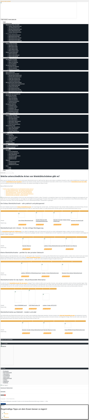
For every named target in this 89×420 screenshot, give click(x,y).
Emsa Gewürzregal (13, 48)
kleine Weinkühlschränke (33, 257)
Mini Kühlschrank (7, 372)
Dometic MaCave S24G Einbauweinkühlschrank (42, 220)
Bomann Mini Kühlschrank (14, 76)
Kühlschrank (6, 71)
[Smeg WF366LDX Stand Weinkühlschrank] (68, 327)
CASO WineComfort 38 (34, 305)
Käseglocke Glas (12, 163)
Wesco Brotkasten (12, 98)
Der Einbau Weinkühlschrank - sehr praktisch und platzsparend (19, 190)
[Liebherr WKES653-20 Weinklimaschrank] (24, 271)
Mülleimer (5, 144)
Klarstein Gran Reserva (71, 246)
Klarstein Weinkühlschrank (15, 29)
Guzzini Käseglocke (13, 151)
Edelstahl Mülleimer (11, 147)
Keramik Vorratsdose (13, 66)
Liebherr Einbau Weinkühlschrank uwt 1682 (54, 246)
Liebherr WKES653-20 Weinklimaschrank (31, 273)
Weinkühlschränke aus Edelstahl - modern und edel (17, 195)
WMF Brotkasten (12, 96)
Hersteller (8, 150)
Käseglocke (6, 148)
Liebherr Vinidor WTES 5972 (49, 305)
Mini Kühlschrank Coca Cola (15, 91)
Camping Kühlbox (10, 143)
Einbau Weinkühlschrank (14, 35)
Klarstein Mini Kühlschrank (15, 75)
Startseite (3, 391)
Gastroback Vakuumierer (14, 121)
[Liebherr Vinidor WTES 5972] (46, 299)
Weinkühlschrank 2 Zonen (14, 37)
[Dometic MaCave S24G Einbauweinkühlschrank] (39, 218)
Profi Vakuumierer (12, 130)
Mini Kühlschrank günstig (14, 89)
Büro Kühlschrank (10, 72)
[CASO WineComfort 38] (32, 303)
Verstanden (3, 403)
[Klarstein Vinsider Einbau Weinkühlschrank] (25, 328)
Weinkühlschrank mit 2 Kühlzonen (11, 231)
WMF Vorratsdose (12, 60)
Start (4, 22)
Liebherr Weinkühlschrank (15, 26)
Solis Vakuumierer (12, 118)
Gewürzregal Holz (12, 53)
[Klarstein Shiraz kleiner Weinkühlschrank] (65, 270)
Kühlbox (5, 132)
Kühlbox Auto (9, 141)
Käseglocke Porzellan (13, 164)
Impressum (3, 388)
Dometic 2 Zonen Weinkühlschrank (50, 273)
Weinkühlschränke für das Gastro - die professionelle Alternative (19, 193)
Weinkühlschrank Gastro (14, 39)
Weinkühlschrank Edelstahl (15, 40)
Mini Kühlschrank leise (13, 88)
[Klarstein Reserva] (25, 244)
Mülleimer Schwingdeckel (12, 145)
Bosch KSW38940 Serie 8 (21, 305)
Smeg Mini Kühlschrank (14, 78)
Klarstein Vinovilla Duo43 (77, 220)
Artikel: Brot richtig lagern (12, 112)
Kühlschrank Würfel (13, 86)
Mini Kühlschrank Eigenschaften (14, 82)
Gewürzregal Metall (13, 56)
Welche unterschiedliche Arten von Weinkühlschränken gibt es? (18, 188)
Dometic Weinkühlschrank (14, 32)
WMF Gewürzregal (12, 46)
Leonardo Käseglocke (13, 153)
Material (8, 160)
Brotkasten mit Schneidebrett (13, 94)
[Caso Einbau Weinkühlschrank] (21, 217)
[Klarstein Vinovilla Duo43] (74, 218)
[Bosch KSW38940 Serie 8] (18, 302)
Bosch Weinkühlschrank (14, 30)
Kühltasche (11, 135)
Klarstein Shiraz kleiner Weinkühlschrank (72, 273)
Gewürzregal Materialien (12, 52)
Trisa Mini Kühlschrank (14, 81)
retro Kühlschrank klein (14, 85)
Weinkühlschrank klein (14, 36)
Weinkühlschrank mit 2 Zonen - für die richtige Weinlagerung (19, 191)
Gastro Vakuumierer (13, 128)
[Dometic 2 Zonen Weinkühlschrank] (45, 270)
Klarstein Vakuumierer (13, 117)
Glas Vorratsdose (12, 68)
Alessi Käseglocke (12, 154)
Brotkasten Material (11, 104)
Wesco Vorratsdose (13, 62)
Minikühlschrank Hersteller (12, 73)
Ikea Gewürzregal (12, 45)
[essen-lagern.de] (39, 18)
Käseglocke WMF (12, 157)
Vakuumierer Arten (10, 125)
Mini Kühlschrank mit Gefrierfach (16, 84)
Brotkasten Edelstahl (13, 109)
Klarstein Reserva (26, 246)
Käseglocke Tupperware (14, 155)
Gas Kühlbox (11, 140)
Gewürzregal (6, 42)
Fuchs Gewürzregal (13, 49)
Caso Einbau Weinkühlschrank (25, 220)
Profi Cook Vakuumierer (14, 124)
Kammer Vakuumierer (13, 131)
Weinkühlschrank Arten (11, 33)
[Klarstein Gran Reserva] (69, 244)
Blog (4, 170)
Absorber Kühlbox (12, 137)
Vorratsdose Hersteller (11, 59)
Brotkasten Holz (12, 105)
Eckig (9, 167)
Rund (9, 168)
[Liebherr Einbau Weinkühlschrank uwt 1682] (47, 244)
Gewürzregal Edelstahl (13, 55)
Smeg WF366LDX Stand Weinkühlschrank (75, 330)
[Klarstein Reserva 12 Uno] (46, 328)
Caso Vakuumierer (13, 120)
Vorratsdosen (6, 375)
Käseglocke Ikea (12, 158)
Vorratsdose (6, 58)
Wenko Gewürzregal (13, 50)
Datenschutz (9, 388)
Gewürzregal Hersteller (11, 43)
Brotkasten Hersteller (11, 95)
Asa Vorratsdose (12, 63)
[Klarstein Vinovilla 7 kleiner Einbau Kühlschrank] (56, 218)
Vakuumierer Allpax (13, 122)
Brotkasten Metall (12, 107)
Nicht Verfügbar (22, 224)
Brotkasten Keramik (13, 111)
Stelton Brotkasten (13, 99)
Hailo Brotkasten (12, 102)
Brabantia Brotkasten (13, 101)
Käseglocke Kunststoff (13, 161)
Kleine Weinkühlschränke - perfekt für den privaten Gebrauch (19, 192)
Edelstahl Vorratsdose (13, 69)
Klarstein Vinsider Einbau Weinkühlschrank (32, 330)
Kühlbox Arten (9, 134)
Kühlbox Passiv (12, 138)
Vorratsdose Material (11, 65)
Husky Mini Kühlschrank (14, 79)
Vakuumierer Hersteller (11, 115)
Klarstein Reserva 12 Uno (49, 330)
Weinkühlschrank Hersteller (13, 25)
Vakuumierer (6, 114)
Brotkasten (6, 92)
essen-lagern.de (12, 19)
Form (7, 166)
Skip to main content (6, 1)
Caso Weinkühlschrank (14, 27)
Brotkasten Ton (12, 108)
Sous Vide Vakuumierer (14, 127)
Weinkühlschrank (7, 23)
